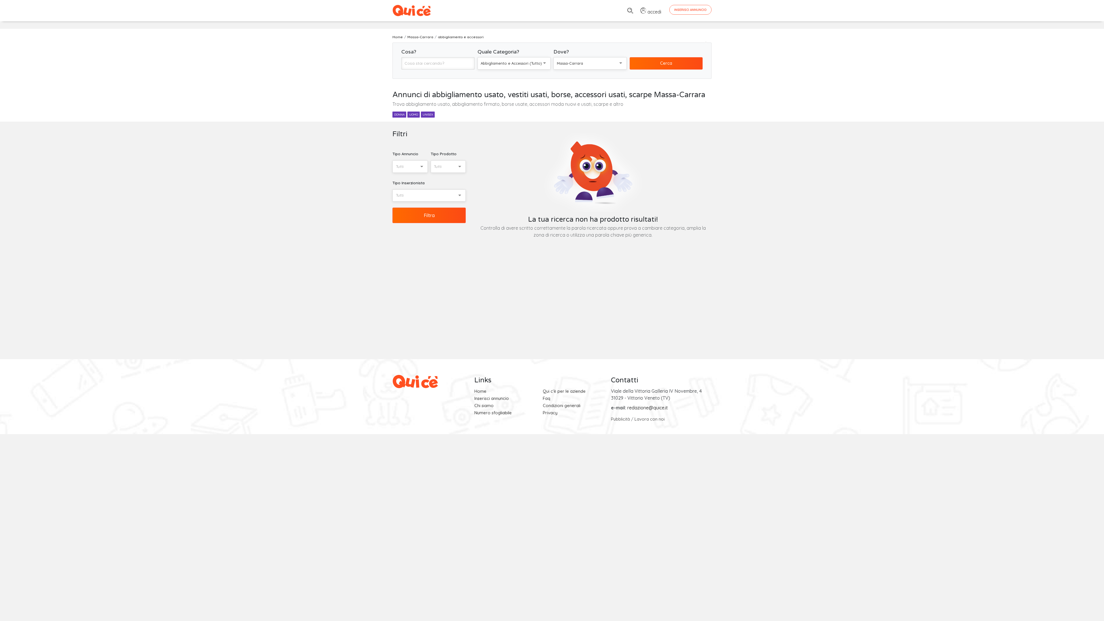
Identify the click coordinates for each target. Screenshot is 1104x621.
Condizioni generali (561, 405)
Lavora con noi (650, 419)
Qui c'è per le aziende (564, 391)
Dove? (561, 52)
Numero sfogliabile (493, 412)
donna (399, 114)
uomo (413, 114)
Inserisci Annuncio (690, 10)
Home (480, 391)
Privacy (550, 412)
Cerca (666, 63)
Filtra (429, 215)
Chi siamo (484, 405)
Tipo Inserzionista (408, 183)
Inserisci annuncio (491, 398)
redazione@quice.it (647, 408)
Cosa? (408, 52)
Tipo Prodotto (444, 154)
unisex (428, 114)
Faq (546, 398)
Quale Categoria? (498, 52)
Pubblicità (620, 419)
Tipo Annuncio (405, 154)
